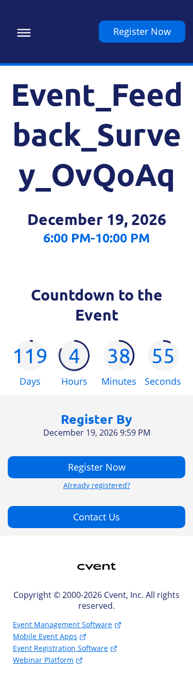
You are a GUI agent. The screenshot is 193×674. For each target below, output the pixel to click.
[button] (21, 31)
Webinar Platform (43, 660)
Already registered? (96, 485)
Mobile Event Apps (45, 636)
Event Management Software (62, 624)
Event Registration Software (60, 648)
